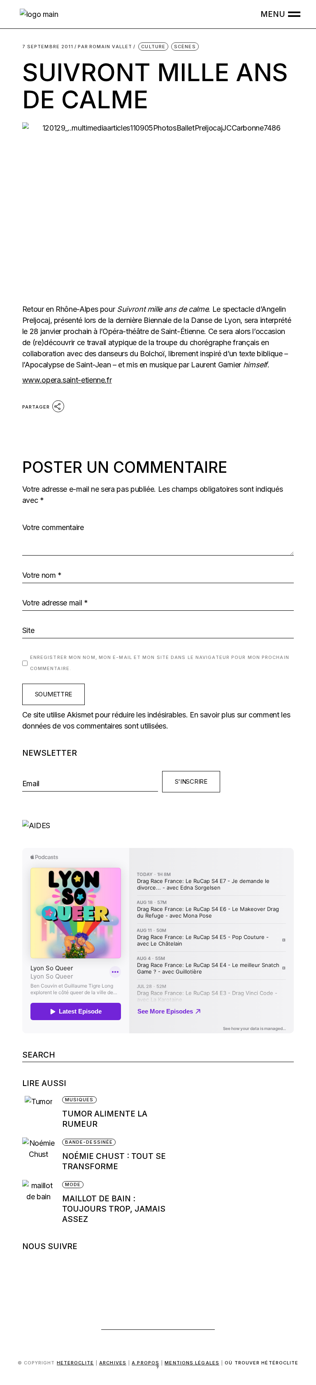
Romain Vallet (105, 46)
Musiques (79, 1099)
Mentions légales (192, 1363)
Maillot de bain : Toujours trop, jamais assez (113, 1209)
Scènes (185, 46)
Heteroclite (75, 1363)
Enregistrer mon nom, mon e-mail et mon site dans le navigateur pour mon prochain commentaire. (159, 662)
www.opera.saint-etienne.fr (67, 380)
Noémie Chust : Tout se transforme (114, 1161)
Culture (153, 46)
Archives (112, 1363)
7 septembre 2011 (48, 46)
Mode (73, 1184)
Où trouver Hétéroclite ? (227, 1365)
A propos (145, 1363)
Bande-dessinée (89, 1142)
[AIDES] (158, 825)
